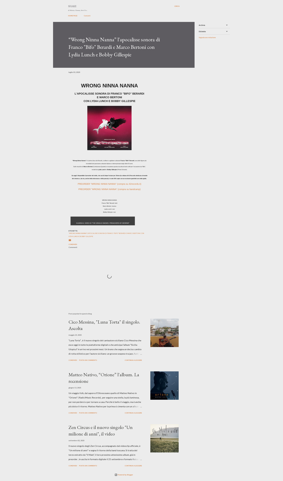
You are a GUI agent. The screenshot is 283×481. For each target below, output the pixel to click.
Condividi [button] (73, 244)
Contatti (87, 16)
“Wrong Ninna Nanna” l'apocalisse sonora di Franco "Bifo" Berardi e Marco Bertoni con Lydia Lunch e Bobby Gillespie (106, 234)
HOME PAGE (72, 16)
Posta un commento (88, 360)
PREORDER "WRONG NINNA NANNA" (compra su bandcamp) (109, 189)
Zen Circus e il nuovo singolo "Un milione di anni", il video (101, 430)
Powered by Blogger (125, 475)
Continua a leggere (133, 360)
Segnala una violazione (207, 37)
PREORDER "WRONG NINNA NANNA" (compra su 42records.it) (109, 184)
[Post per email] (70, 241)
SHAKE (72, 6)
